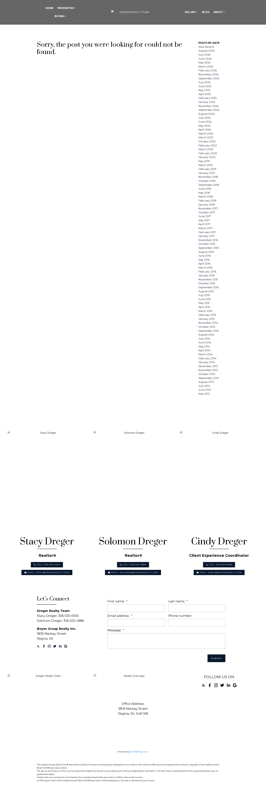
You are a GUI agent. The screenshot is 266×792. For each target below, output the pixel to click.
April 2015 (204, 307)
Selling (190, 12)
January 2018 (206, 204)
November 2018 (208, 176)
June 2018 (204, 188)
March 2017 (205, 228)
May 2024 (204, 125)
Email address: (118, 616)
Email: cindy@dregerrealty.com (221, 572)
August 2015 (206, 291)
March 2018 (205, 196)
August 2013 (206, 382)
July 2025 (204, 82)
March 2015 (205, 311)
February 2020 (207, 153)
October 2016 (206, 243)
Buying (60, 16)
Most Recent (206, 46)
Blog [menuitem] (206, 12)
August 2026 (206, 50)
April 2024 (204, 129)
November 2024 (208, 106)
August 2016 (206, 251)
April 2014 (204, 350)
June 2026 (205, 58)
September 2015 (208, 287)
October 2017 (206, 212)
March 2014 (205, 354)
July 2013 (204, 386)
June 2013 (204, 389)
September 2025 (208, 78)
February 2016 (207, 271)
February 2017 (207, 232)
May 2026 (204, 62)
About (218, 12)
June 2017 (204, 216)
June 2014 (204, 342)
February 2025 (207, 98)
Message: (114, 630)
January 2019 (206, 173)
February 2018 (207, 200)
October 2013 (206, 374)
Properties (65, 8)
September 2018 (208, 184)
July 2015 (204, 295)
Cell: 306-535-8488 (220, 565)
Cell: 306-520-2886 (134, 565)
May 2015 (204, 303)
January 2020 (207, 157)
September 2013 (208, 378)
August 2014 (206, 334)
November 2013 (208, 370)
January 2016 (206, 275)
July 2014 (204, 338)
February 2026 (207, 70)
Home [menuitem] (49, 8)
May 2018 (204, 192)
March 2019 (205, 165)
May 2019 (204, 161)
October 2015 (206, 283)
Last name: (177, 601)
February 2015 (207, 315)
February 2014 (207, 358)
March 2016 (205, 267)
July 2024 (204, 117)
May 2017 (204, 220)
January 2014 (206, 362)
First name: (116, 601)
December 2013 (208, 366)
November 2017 (208, 208)
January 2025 (206, 102)
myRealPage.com (139, 752)
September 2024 (209, 109)
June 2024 (205, 121)
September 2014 (208, 330)
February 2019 (207, 169)
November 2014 (208, 322)
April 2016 (204, 263)
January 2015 (206, 319)
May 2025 (204, 90)
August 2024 (206, 113)
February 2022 (207, 145)
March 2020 (205, 149)
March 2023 (205, 137)
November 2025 (208, 74)
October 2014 (206, 326)
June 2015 (204, 299)
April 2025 (204, 94)
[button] (47, 564)
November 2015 (208, 279)
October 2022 (207, 141)
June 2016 (204, 255)
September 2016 (208, 247)
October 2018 (206, 180)
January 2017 (206, 236)
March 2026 (205, 66)
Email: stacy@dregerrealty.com (48, 572)
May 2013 (204, 393)
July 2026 (204, 54)
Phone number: (180, 616)
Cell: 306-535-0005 (48, 565)
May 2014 (204, 346)
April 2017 (204, 224)
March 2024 (205, 133)
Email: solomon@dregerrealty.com (134, 572)
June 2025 (205, 86)
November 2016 (208, 240)
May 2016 (204, 259)
